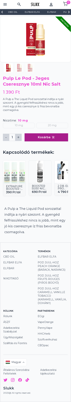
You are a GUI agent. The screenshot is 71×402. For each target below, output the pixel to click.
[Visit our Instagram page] (13, 380)
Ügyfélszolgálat (13, 337)
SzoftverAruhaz (47, 339)
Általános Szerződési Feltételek (16, 371)
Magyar (16, 362)
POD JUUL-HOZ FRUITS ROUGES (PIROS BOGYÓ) (49, 279)
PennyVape (45, 328)
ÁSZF (6, 322)
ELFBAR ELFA (12, 262)
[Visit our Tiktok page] (27, 380)
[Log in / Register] (51, 4)
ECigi (41, 316)
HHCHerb (44, 333)
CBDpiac (43, 345)
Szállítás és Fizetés (15, 343)
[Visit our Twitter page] (5, 380)
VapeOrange (46, 322)
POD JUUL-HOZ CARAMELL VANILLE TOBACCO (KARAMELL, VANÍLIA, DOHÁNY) (52, 296)
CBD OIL (9, 256)
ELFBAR (8, 268)
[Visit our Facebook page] (20, 380)
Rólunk (7, 316)
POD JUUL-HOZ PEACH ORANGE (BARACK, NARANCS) (51, 266)
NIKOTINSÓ (11, 278)
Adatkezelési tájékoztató (48, 371)
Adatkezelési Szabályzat (11, 329)
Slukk (8, 388)
